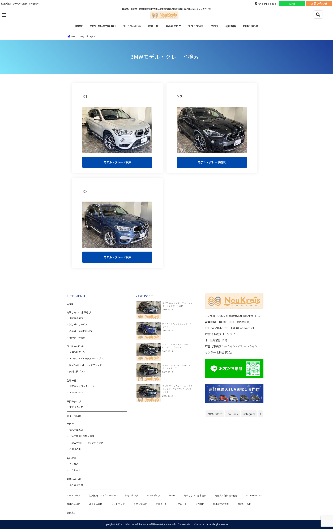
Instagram (249, 414)
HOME (79, 26)
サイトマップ (118, 504)
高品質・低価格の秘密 (80, 330)
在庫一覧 (153, 26)
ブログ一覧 (161, 504)
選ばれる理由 (76, 318)
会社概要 (230, 26)
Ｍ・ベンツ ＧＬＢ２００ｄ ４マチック (177, 325)
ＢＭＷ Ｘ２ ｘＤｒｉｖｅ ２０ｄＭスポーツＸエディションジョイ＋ (177, 389)
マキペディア (76, 407)
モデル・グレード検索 (117, 162)
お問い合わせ (319, 3)
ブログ (214, 26)
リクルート (75, 470)
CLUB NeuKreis (254, 495)
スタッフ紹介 (196, 26)
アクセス (73, 463)
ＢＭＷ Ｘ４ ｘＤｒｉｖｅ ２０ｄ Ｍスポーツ (177, 367)
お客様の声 (75, 449)
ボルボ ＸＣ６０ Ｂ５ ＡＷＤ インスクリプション (177, 346)
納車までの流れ (77, 337)
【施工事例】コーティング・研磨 (86, 442)
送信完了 (71, 512)
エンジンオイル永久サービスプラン (87, 358)
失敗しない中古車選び (103, 26)
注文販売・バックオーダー (82, 386)
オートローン (76, 392)
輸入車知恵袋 (76, 429)
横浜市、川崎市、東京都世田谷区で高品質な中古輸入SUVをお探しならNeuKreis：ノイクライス (160, 524)
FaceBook (232, 414)
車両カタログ (173, 26)
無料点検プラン (77, 371)
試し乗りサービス (78, 324)
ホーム (74, 36)
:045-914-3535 (266, 3)
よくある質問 (76, 484)
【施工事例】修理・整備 (81, 436)
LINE (292, 3)
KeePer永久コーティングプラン (85, 364)
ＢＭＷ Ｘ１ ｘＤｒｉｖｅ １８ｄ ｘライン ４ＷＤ (177, 304)
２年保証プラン (77, 352)
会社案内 (199, 504)
